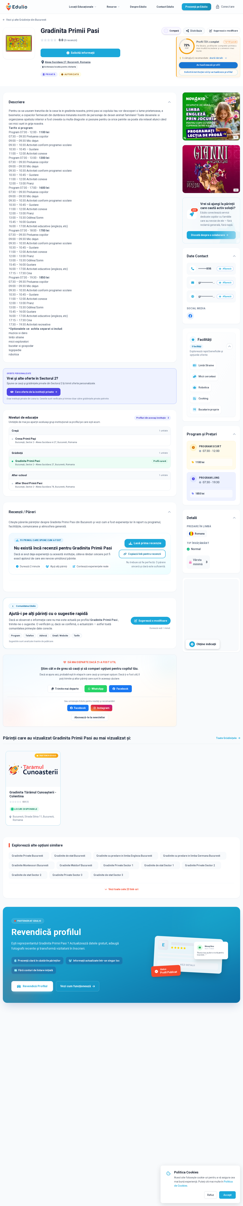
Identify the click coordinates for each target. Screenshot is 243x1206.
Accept (227, 1195)
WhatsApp (97, 688)
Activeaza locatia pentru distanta (60, 67)
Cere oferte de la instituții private (34, 391)
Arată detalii (216, 58)
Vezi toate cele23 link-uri (123, 889)
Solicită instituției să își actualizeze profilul (208, 72)
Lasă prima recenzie (147, 543)
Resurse (112, 6)
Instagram (103, 708)
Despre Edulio (138, 6)
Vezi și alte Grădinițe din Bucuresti (26, 19)
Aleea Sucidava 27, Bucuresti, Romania (68, 62)
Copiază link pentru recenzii (144, 554)
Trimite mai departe (67, 688)
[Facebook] (190, 315)
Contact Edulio (165, 6)
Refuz (210, 1195)
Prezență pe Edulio (196, 6)
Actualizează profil (208, 65)
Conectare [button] (227, 6)
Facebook (122, 688)
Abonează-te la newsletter (89, 717)
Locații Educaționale (81, 6)
